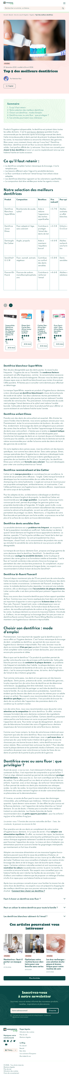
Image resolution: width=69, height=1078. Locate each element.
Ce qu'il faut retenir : (18, 108)
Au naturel (23, 1046)
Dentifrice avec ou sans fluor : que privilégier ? (29, 115)
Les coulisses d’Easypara (28, 1053)
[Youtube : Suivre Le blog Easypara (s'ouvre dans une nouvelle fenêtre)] (6, 1045)
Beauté (22, 1048)
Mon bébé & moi (25, 1056)
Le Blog (22, 1043)
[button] (64, 3)
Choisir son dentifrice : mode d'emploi (25, 113)
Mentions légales (25, 1037)
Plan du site (23, 1035)
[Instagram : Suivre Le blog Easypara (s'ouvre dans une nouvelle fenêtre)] (8, 1041)
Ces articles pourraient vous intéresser (25, 118)
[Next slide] (11, 305)
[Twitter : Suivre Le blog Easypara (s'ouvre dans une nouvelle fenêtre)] (14, 1041)
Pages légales (25, 1029)
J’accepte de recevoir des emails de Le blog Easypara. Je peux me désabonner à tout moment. (32, 1016)
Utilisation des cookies (27, 1032)
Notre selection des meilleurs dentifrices (26, 110)
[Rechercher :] (34, 8)
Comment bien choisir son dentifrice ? (28, 891)
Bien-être (23, 1051)
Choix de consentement (11, 1073)
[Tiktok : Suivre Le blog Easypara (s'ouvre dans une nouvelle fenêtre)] (11, 1041)
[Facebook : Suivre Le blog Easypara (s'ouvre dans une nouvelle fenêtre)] (5, 1041)
